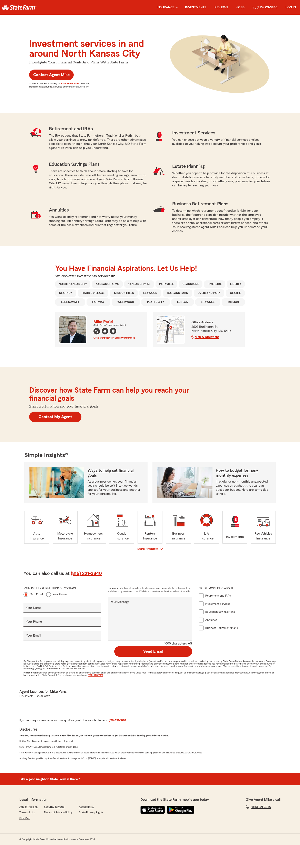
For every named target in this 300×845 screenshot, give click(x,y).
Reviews (221, 7)
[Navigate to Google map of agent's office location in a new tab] (113, 331)
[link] (19, 7)
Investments (195, 7)
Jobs (240, 7)
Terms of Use (27, 812)
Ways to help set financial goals (111, 472)
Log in (291, 7)
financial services (69, 83)
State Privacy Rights (91, 812)
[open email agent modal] (105, 332)
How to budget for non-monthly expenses (237, 472)
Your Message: (120, 602)
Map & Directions (207, 337)
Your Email (36, 594)
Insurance (165, 7)
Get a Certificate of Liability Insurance (114, 338)
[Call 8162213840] (96, 331)
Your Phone (60, 594)
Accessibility (86, 806)
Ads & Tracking (28, 806)
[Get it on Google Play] (180, 810)
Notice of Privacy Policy (58, 812)
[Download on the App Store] (152, 810)
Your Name (33, 607)
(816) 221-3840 (267, 7)
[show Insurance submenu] (176, 7)
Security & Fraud (54, 806)
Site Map (24, 818)
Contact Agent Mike (51, 75)
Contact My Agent (55, 417)
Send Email (153, 651)
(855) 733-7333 (95, 675)
